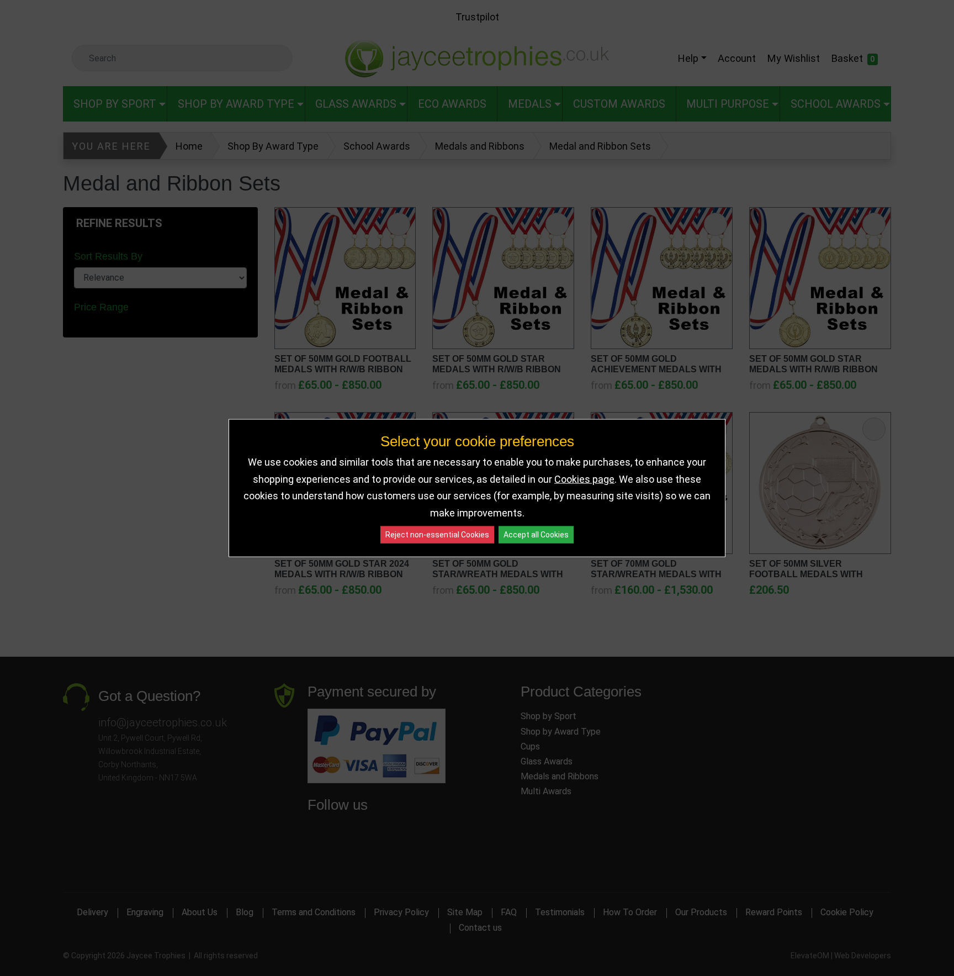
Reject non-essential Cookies (437, 534)
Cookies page (584, 478)
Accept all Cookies (536, 534)
